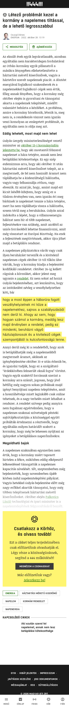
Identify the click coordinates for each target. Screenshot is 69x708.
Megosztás (16, 47)
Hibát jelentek (28, 673)
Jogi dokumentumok (46, 679)
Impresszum (47, 673)
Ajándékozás (44, 47)
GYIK (13, 673)
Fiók (62, 704)
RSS (32, 685)
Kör (49, 704)
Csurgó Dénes (18, 35)
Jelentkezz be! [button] (34, 580)
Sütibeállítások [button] (48, 685)
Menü (6, 704)
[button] (10, 593)
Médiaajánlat (19, 685)
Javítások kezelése (19, 679)
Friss (35, 704)
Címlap (20, 704)
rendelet (22, 278)
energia (15, 37)
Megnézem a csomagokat (34, 566)
